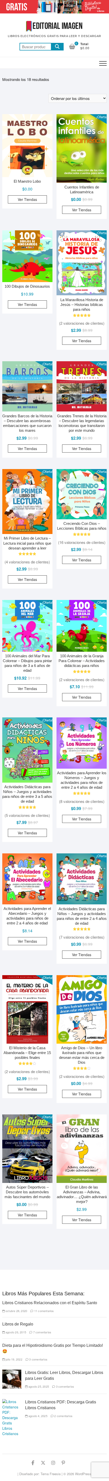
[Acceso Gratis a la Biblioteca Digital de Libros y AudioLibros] (54, 3)
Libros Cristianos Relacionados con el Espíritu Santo (49, 1303)
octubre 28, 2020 (16, 1311)
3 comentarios (37, 1359)
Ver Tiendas (27, 199)
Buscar (57, 46)
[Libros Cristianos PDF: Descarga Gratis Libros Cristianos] (11, 1401)
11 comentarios (43, 1311)
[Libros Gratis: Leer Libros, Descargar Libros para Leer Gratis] (11, 1372)
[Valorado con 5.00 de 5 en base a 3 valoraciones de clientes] (27, 554)
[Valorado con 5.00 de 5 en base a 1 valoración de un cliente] (82, 315)
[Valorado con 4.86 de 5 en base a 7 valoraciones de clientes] (82, 793)
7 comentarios (41, 1332)
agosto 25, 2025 (38, 1386)
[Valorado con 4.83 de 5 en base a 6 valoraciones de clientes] (82, 929)
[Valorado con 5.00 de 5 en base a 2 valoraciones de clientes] (82, 671)
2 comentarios (62, 1416)
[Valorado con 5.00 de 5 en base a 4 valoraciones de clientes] (27, 807)
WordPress (83, 1473)
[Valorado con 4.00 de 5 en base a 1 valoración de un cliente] (27, 1063)
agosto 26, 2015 (15, 1332)
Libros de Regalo (17, 1324)
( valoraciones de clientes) (81, 323)
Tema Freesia (51, 1473)
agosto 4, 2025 (37, 1416)
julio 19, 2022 (13, 1359)
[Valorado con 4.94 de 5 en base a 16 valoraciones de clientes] (82, 534)
